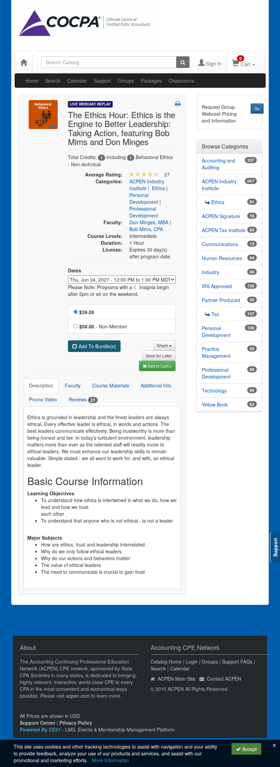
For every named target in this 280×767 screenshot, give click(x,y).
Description (41, 385)
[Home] (23, 62)
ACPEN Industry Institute (219, 184)
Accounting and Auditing (218, 164)
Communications (220, 244)
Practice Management (216, 352)
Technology (214, 390)
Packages (151, 80)
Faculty (73, 385)
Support (102, 80)
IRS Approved (217, 286)
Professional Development (143, 212)
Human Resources (222, 258)
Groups (126, 80)
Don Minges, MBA (148, 222)
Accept (249, 748)
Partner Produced (221, 300)
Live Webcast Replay (90, 104)
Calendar (77, 80)
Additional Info (156, 385)
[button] (178, 103)
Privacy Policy (75, 722)
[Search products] (183, 62)
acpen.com (78, 695)
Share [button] (163, 345)
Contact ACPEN (224, 678)
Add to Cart (158, 366)
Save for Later (159, 355)
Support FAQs (237, 661)
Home (31, 80)
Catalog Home (166, 661)
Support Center (37, 722)
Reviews (82, 399)
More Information (110, 760)
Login (192, 661)
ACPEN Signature (221, 216)
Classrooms (181, 80)
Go (257, 108)
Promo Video (43, 399)
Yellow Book (215, 404)
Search (52, 80)
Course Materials (110, 385)
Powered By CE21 (41, 729)
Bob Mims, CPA (146, 229)
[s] (43, 113)
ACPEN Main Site (176, 678)
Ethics (158, 188)
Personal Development (143, 198)
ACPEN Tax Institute (224, 230)
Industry (210, 272)
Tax (215, 314)
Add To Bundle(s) (96, 346)
